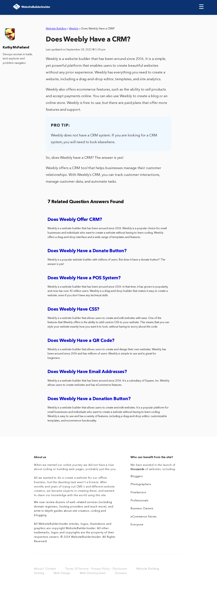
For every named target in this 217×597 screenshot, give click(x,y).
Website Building (56, 28)
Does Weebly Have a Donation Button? (89, 399)
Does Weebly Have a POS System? (84, 278)
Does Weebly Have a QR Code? (80, 341)
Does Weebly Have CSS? (73, 309)
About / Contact (45, 569)
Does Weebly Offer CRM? (74, 220)
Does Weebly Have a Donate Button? (86, 251)
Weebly (73, 28)
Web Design (62, 573)
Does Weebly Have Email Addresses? (87, 372)
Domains (121, 573)
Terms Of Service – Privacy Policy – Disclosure (96, 569)
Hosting (39, 573)
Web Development (93, 573)
